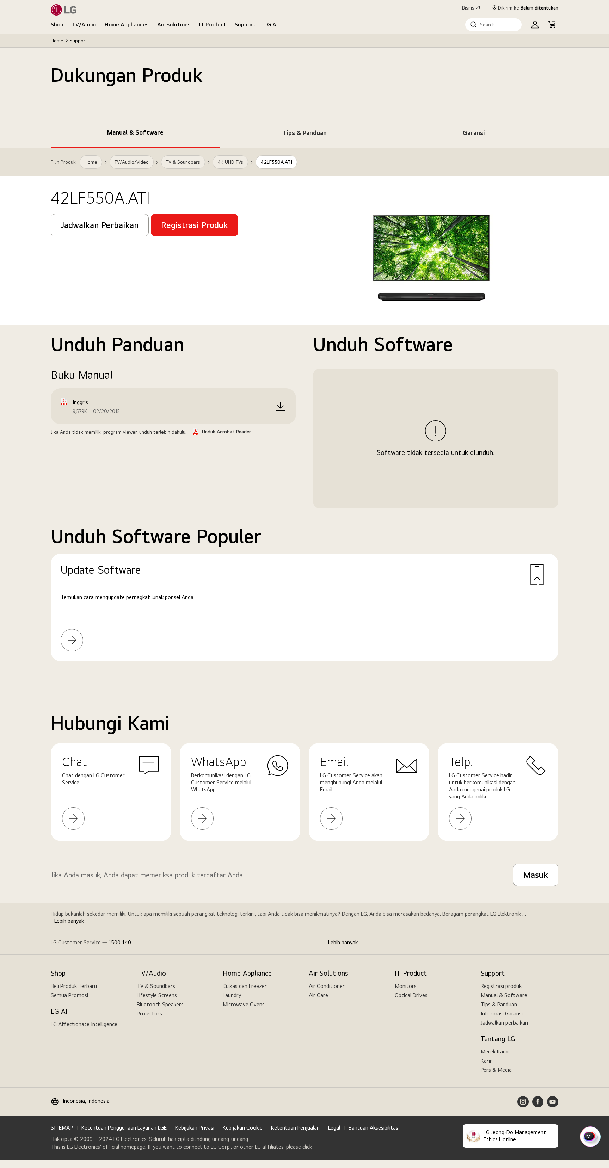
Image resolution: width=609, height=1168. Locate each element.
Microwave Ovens (244, 1004)
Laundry (232, 995)
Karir (486, 1060)
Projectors (149, 1013)
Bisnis (468, 8)
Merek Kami (495, 1051)
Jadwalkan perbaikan (504, 1022)
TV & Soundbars (156, 986)
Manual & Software (504, 995)
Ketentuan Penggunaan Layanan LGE (124, 1127)
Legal (334, 1127)
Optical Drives (411, 995)
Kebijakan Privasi (194, 1127)
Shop (57, 24)
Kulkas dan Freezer (245, 986)
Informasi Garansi (502, 1013)
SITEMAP (62, 1127)
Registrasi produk (501, 986)
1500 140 (120, 942)
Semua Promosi (69, 995)
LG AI (271, 24)
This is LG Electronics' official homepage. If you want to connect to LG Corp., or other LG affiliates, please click (181, 1146)
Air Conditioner (327, 986)
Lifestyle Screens (157, 995)
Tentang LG (498, 1038)
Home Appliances (127, 24)
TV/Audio (84, 24)
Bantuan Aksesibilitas (373, 1127)
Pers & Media (496, 1070)
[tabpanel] (304, 413)
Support (245, 24)
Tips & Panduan (499, 1004)
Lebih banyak (69, 920)
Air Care (318, 995)
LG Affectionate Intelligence (84, 1024)
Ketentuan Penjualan (295, 1127)
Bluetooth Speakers (160, 1004)
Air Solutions (174, 24)
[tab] (135, 134)
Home (57, 40)
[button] (493, 24)
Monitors (406, 986)
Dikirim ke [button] (528, 8)
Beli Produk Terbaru (74, 986)
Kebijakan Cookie (243, 1127)
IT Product (212, 24)
